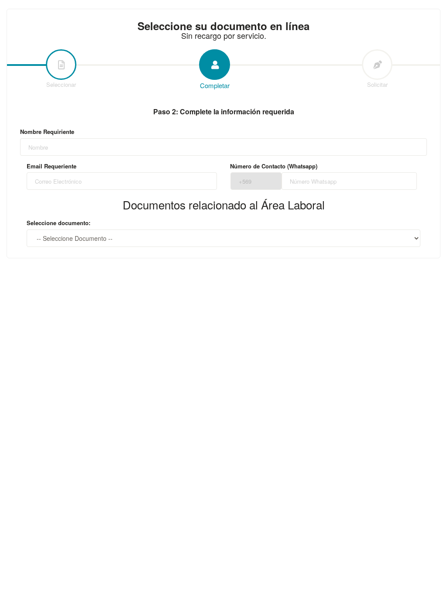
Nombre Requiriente (47, 132)
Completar (215, 85)
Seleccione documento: (58, 223)
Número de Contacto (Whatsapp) (273, 166)
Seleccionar (61, 84)
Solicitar (377, 84)
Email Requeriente (51, 166)
